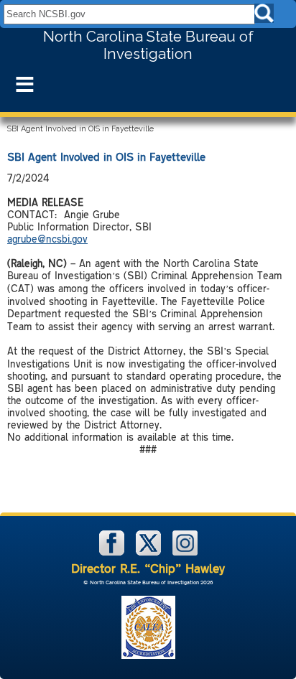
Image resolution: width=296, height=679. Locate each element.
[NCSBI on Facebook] (113, 552)
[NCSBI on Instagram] (185, 552)
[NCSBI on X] (150, 552)
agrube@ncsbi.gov (47, 239)
